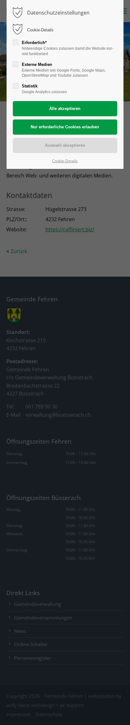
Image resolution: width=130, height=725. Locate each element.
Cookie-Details (40, 30)
